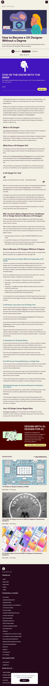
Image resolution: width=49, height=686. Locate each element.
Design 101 (5, 631)
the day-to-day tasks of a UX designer (20, 156)
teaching (14, 115)
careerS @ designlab (8, 677)
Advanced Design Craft (9, 600)
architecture (20, 115)
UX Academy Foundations (9, 412)
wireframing (38, 158)
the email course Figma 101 (27, 317)
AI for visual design (8, 607)
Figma (19, 309)
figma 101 (5, 649)
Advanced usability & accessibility (12, 605)
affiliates (5, 680)
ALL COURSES (6, 654)
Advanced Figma (7, 602)
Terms (4, 589)
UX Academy (6, 597)
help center (6, 662)
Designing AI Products (8, 620)
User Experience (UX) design (10, 131)
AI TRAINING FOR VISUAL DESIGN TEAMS (12, 636)
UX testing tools (7, 324)
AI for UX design (7, 610)
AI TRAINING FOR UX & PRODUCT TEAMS (12, 633)
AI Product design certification (11, 613)
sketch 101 (5, 647)
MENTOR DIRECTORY (7, 682)
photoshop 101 (6, 652)
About (4, 579)
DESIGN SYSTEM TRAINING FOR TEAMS (12, 641)
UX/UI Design (10, 6)
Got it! (24, 680)
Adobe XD (24, 309)
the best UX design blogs (39, 298)
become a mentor (7, 675)
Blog (3, 6)
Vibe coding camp (7, 628)
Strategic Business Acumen (10, 626)
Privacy (5, 587)
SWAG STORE (6, 582)
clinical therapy (30, 115)
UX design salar (26, 187)
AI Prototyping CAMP (8, 615)
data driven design (7, 618)
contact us (6, 665)
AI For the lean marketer (9, 644)
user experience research (25, 158)
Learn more (30, 677)
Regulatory (6, 584)
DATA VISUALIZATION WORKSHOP (10, 639)
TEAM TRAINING (6, 672)
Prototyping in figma (8, 623)
